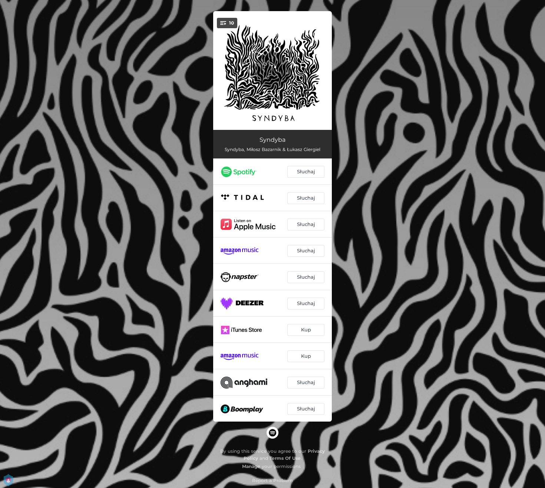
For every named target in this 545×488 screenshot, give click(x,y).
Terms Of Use (285, 458)
